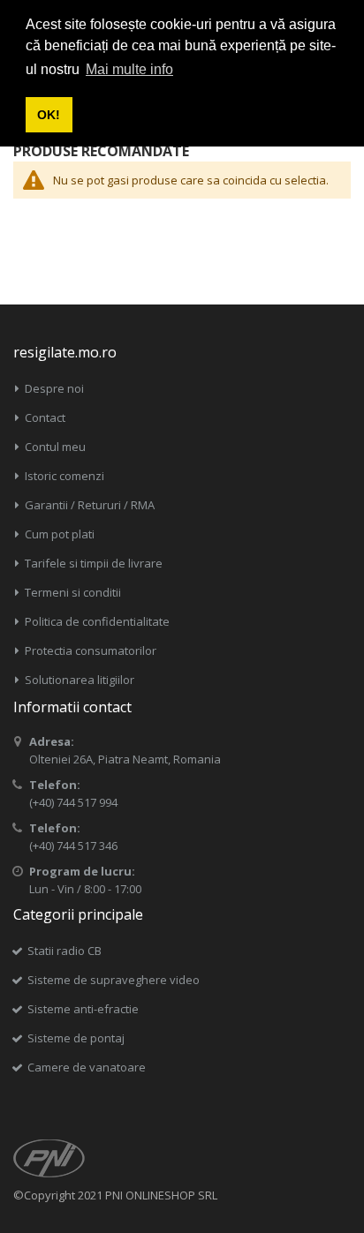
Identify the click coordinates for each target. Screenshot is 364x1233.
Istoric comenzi (64, 476)
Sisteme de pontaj (76, 1038)
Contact (45, 417)
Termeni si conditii (73, 592)
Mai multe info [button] (129, 69)
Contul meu (55, 447)
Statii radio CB (64, 951)
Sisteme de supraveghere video (113, 980)
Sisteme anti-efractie (83, 1009)
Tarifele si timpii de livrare (94, 563)
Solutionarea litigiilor (79, 680)
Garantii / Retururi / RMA (90, 505)
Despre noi (54, 388)
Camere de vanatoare (86, 1067)
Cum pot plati (60, 534)
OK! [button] (48, 115)
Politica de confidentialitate (97, 621)
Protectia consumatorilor (90, 650)
